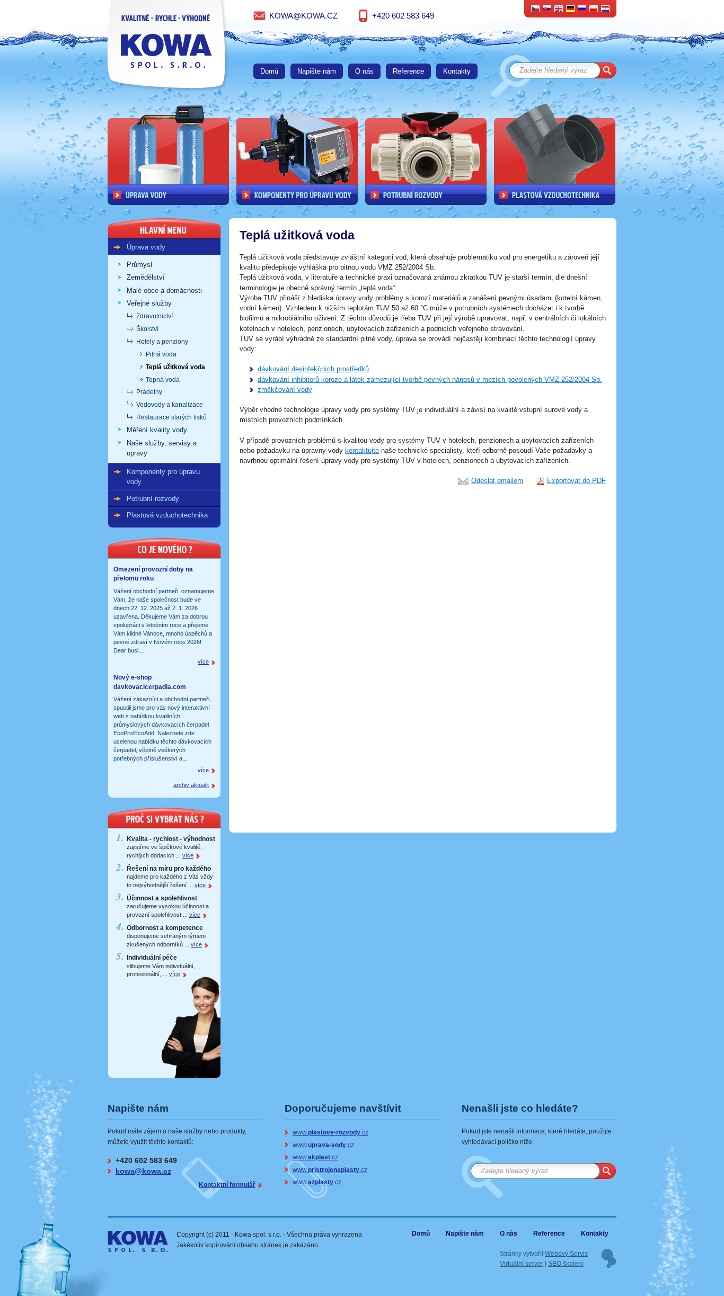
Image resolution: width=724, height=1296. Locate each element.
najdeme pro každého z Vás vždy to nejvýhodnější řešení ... (170, 876)
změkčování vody (285, 390)
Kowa (129, 1237)
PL (593, 8)
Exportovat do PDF (576, 481)
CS (536, 8)
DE (571, 8)
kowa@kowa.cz (303, 15)
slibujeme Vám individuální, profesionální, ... (161, 965)
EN (559, 8)
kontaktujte (362, 450)
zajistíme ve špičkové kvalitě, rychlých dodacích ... (171, 847)
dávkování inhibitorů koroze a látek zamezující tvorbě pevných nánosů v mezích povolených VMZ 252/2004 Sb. (430, 379)
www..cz (330, 1132)
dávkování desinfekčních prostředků (313, 369)
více (203, 661)
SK (547, 8)
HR (605, 8)
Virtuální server (521, 1263)
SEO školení (566, 1263)
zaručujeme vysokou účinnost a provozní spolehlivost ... (168, 906)
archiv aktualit (191, 785)
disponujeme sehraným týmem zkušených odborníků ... (166, 936)
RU (582, 8)
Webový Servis (566, 1253)
